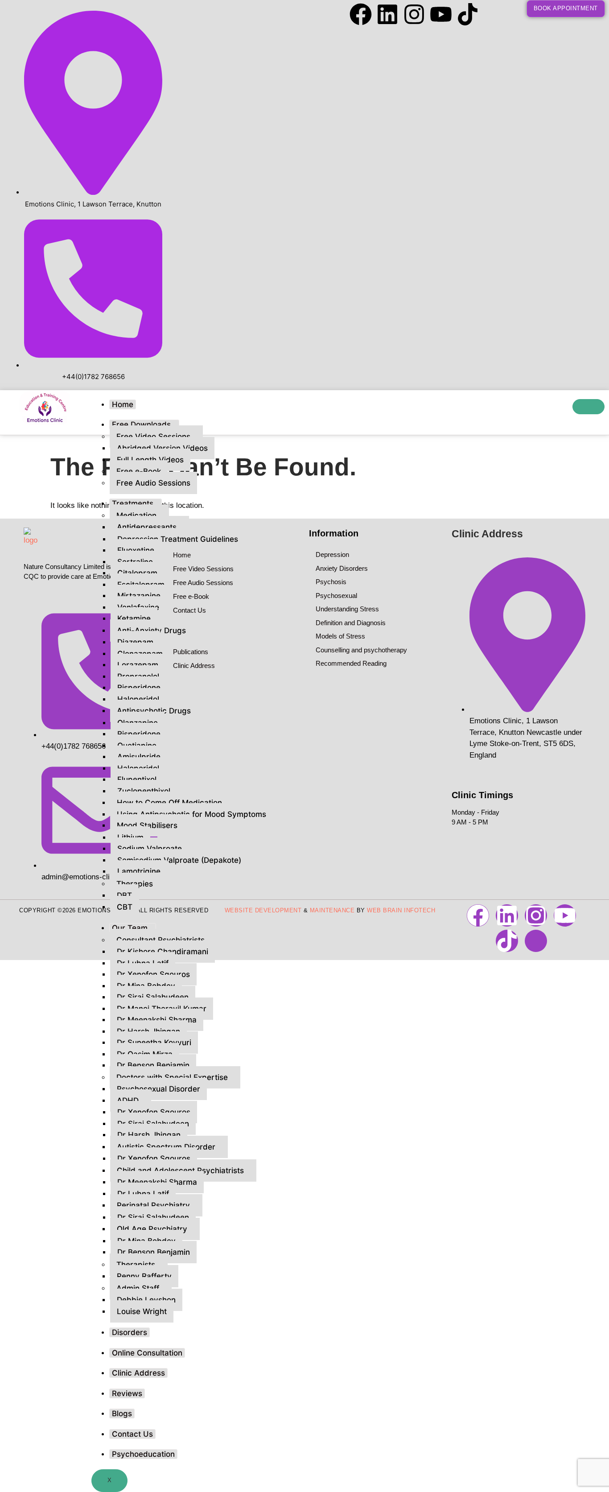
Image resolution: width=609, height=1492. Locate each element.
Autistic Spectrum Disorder (166, 1146)
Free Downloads (141, 424)
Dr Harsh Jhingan (149, 1134)
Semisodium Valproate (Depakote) (179, 860)
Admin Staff (137, 1288)
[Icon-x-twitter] (494, 14)
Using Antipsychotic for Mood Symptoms (191, 814)
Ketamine (134, 618)
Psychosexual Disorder (158, 1088)
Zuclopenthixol (143, 791)
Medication (136, 515)
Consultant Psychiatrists (160, 940)
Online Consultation (147, 1352)
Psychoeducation (143, 1454)
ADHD (128, 1100)
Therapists (135, 1264)
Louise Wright (142, 1311)
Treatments (132, 503)
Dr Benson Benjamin (153, 1065)
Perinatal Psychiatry (153, 1205)
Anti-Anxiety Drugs (151, 630)
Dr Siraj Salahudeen (153, 1217)
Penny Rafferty (144, 1276)
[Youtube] (441, 14)
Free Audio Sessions (153, 482)
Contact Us (132, 1434)
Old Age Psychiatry (152, 1228)
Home (122, 404)
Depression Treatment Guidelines (177, 539)
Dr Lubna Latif (143, 1193)
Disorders (129, 1332)
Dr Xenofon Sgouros (153, 1158)
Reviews (127, 1393)
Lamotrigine (138, 871)
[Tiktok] (468, 14)
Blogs (122, 1413)
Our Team (130, 927)
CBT (124, 907)
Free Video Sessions (153, 436)
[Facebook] (361, 14)
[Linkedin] (387, 14)
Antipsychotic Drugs (154, 710)
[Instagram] (414, 14)
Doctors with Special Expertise (172, 1077)
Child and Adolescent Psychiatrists (180, 1170)
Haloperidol (138, 699)
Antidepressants (147, 527)
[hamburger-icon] (588, 406)
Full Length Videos (150, 459)
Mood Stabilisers (147, 825)
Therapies (134, 883)
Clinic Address (138, 1372)
